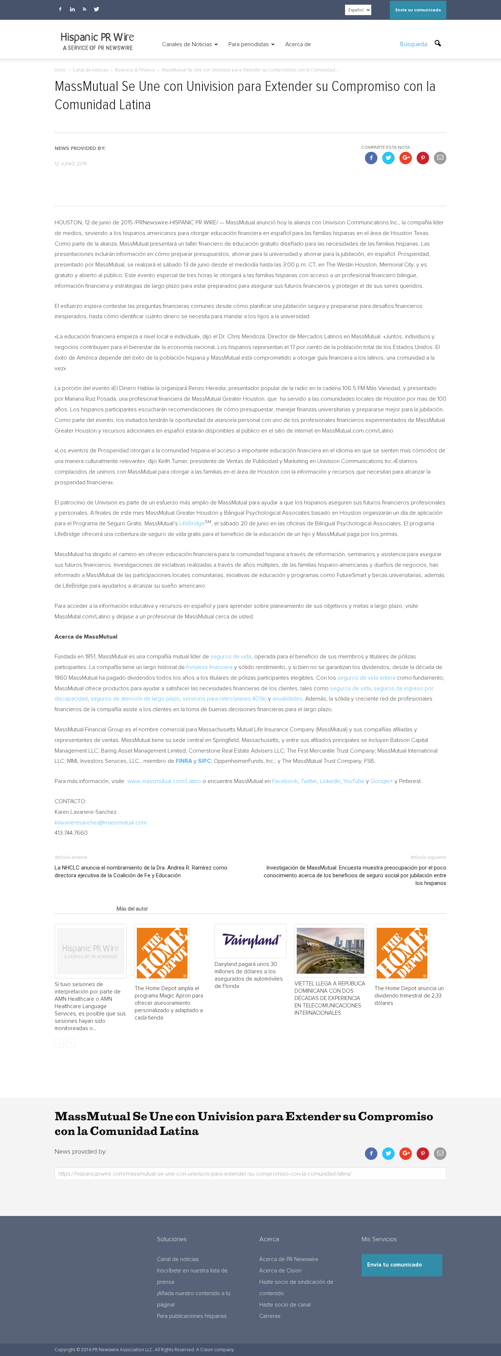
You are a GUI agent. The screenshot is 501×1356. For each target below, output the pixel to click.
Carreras (270, 1316)
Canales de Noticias (187, 44)
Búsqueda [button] (414, 44)
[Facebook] (60, 9)
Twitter (309, 781)
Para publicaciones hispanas (192, 1316)
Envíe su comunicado (418, 9)
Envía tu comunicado (394, 1265)
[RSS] (84, 9)
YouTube (354, 781)
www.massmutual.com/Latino (164, 781)
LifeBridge (192, 523)
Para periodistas (248, 44)
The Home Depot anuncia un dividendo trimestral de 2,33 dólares (409, 996)
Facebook (285, 781)
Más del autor (132, 909)
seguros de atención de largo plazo (135, 699)
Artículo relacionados (83, 909)
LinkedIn (330, 781)
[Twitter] (96, 9)
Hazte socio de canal (285, 1305)
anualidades (287, 699)
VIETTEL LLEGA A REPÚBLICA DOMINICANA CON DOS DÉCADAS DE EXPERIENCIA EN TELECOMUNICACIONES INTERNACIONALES (330, 998)
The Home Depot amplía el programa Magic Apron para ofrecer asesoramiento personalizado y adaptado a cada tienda (169, 1003)
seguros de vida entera (366, 678)
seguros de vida (231, 656)
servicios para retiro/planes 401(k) (225, 699)
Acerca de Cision (280, 1271)
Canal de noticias (178, 1259)
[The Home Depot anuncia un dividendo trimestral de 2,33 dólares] (410, 953)
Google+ (381, 781)
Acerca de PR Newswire (288, 1259)
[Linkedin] (72, 9)
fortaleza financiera (209, 667)
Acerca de (298, 44)
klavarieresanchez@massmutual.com (101, 823)
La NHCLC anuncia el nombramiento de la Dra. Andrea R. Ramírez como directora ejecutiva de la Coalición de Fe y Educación (141, 871)
